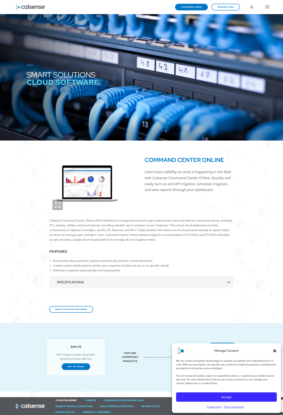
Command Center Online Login (124, 400)
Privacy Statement (234, 407)
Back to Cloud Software (71, 309)
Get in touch (76, 366)
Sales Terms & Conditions (117, 406)
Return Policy (151, 406)
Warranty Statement (97, 412)
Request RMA (226, 7)
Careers (90, 400)
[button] (275, 351)
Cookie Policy (214, 407)
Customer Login (191, 7)
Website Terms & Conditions (74, 406)
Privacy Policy (65, 412)
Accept (226, 397)
